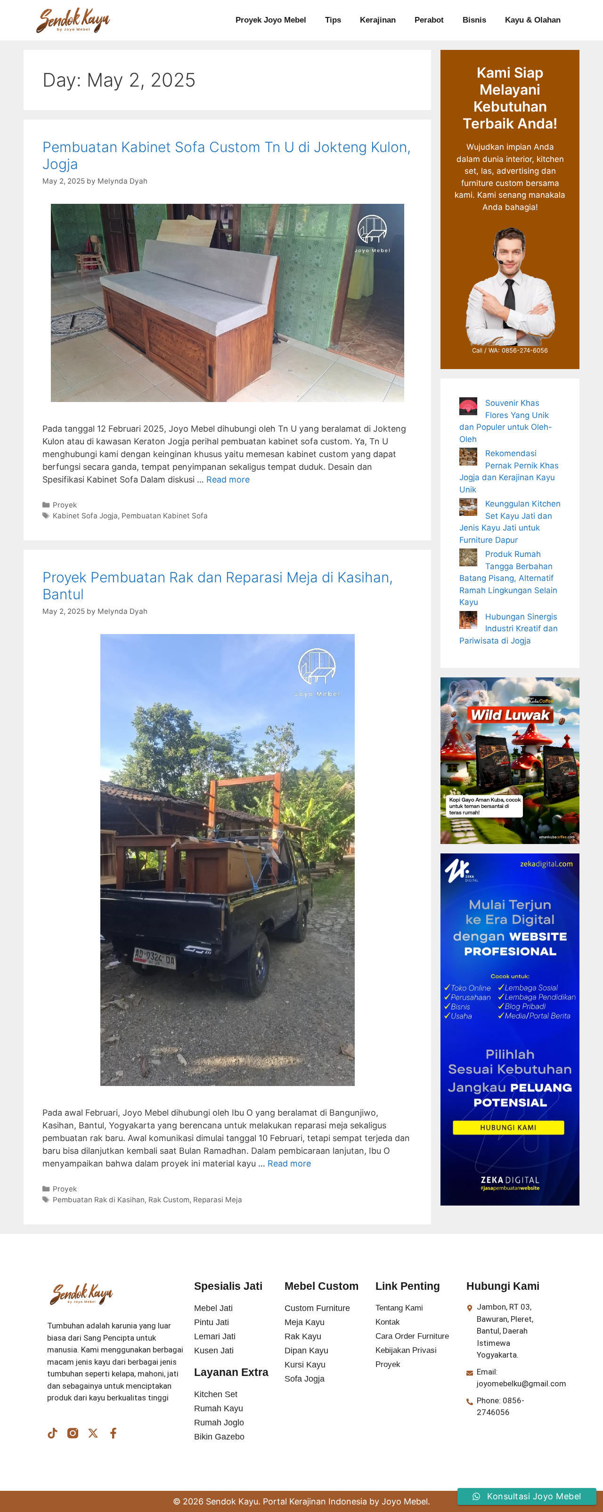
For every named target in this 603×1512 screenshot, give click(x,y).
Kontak (387, 1322)
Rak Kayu (303, 1336)
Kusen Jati (214, 1350)
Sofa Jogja (305, 1378)
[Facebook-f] (113, 1433)
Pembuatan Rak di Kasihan (99, 1199)
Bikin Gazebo (219, 1436)
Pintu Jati (211, 1322)
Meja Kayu (305, 1322)
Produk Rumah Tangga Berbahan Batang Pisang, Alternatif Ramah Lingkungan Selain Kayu (508, 578)
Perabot (429, 20)
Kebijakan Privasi (406, 1350)
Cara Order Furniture (412, 1336)
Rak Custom (168, 1199)
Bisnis (474, 20)
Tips (333, 20)
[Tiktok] (52, 1433)
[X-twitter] (93, 1433)
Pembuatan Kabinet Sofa (165, 515)
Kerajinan (378, 20)
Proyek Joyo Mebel (271, 20)
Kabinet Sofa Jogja (85, 515)
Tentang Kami (399, 1307)
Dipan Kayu (306, 1350)
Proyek (65, 504)
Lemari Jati (215, 1336)
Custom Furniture (317, 1308)
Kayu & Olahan (533, 20)
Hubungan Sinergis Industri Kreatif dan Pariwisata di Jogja (508, 628)
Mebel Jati (213, 1308)
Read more (228, 479)
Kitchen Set (215, 1394)
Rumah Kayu (218, 1408)
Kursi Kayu (305, 1364)
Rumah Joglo (219, 1422)
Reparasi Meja (217, 1199)
